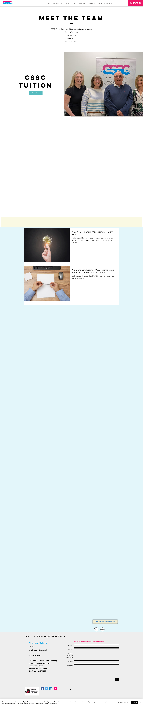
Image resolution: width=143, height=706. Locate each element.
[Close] (140, 702)
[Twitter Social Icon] (46, 688)
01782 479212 (37, 655)
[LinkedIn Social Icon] (50, 688)
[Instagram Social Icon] (55, 688)
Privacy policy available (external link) (46, 704)
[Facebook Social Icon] (42, 688)
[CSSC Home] (96, 629)
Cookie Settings (123, 703)
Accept (134, 703)
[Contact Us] (102, 629)
